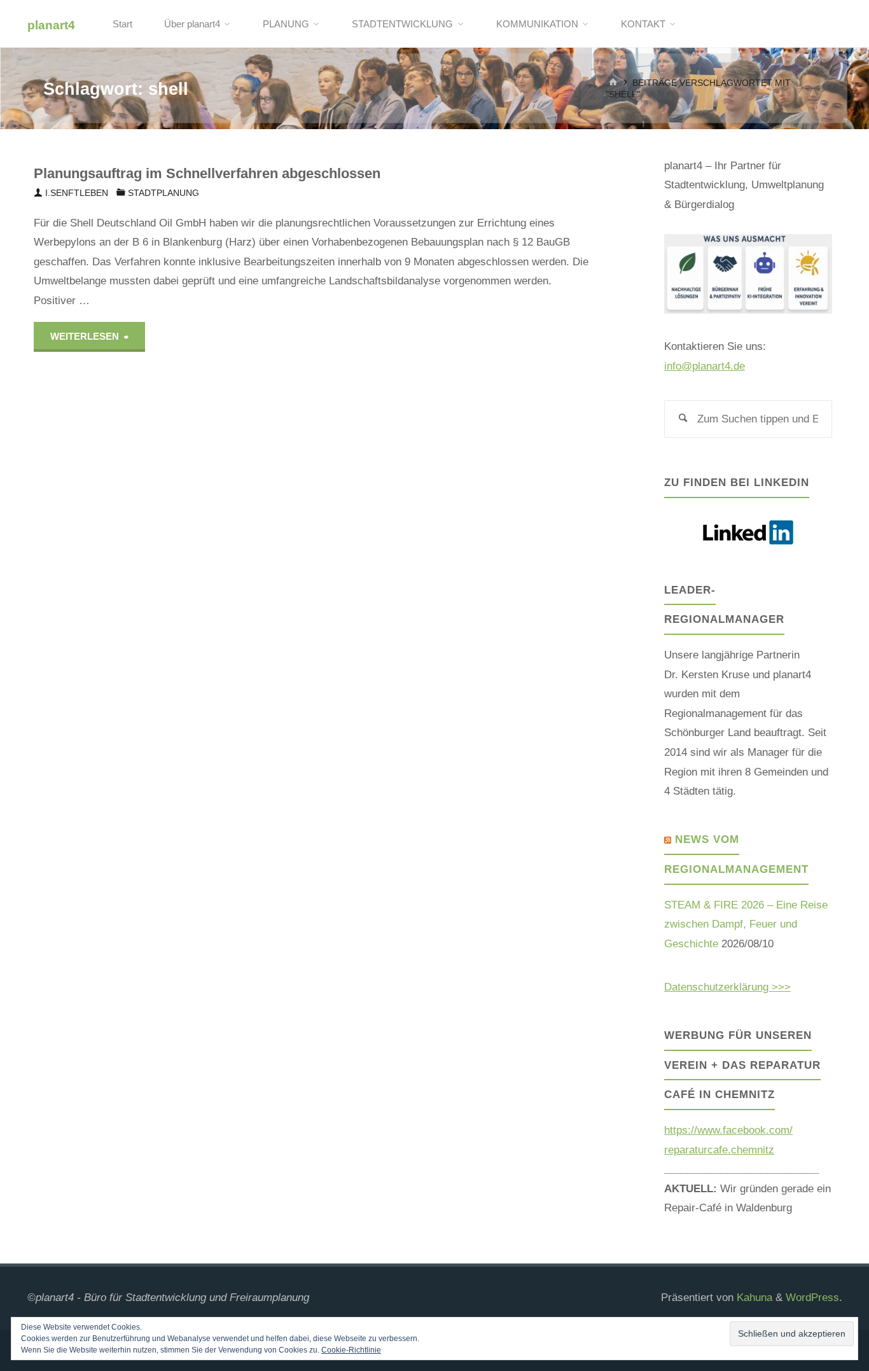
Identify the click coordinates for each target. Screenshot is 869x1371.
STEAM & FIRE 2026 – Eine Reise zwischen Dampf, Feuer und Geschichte (746, 924)
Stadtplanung (163, 193)
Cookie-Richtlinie (351, 1350)
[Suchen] (683, 419)
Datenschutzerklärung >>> (727, 987)
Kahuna (752, 1297)
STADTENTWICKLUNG (402, 23)
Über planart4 (192, 23)
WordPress (812, 1297)
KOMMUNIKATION (537, 23)
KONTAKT (643, 23)
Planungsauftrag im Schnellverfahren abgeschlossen (207, 173)
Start (122, 23)
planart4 (51, 24)
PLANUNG (286, 23)
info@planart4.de (704, 366)
